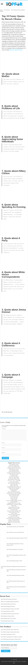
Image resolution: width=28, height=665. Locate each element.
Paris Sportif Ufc (14, 501)
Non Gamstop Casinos (14, 469)
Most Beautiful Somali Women (7, 620)
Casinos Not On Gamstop (14, 488)
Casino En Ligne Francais (14, 519)
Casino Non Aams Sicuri (14, 465)
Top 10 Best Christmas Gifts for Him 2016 (10, 629)
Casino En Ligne (14, 475)
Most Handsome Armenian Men (7, 616)
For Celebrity (7, 10)
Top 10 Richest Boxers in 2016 (7, 611)
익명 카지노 (14, 505)
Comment (4, 428)
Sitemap (10, 661)
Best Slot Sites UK (14, 489)
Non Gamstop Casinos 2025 (14, 479)
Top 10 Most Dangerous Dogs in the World (10, 608)
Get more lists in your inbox (9, 645)
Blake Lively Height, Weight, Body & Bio (10, 601)
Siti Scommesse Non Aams (14, 507)
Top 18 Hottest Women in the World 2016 (15, 526)
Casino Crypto (14, 513)
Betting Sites (14, 490)
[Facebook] (13, 660)
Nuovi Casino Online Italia (14, 466)
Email (3, 447)
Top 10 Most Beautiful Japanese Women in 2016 (17, 538)
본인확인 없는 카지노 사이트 (14, 503)
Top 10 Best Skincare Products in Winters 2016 (11, 639)
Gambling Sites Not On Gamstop (14, 468)
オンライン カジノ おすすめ (14, 480)
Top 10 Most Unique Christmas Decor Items (10, 632)
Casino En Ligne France (14, 476)
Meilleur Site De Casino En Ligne (14, 493)
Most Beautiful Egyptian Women (8, 606)
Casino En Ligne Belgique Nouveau (14, 500)
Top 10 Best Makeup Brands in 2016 (14, 560)
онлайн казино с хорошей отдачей (14, 504)
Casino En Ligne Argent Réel (14, 514)
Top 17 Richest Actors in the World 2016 (15, 532)
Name (3, 442)
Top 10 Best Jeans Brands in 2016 (8, 634)
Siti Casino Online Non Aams (14, 483)
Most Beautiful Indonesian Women (8, 604)
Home (1, 10)
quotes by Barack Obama (16, 50)
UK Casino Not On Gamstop (14, 491)
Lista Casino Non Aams (14, 495)
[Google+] (11, 660)
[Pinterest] (16, 660)
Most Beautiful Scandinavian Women (9, 599)
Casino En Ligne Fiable (14, 478)
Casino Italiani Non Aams (14, 471)
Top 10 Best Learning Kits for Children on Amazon (11, 636)
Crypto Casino (14, 499)
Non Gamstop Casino (13, 464)
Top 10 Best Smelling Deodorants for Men (15, 575)
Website (3, 452)
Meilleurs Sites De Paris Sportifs (14, 473)
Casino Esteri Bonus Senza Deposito (14, 518)
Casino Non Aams (14, 496)
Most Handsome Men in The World (8, 618)
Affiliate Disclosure (17, 661)
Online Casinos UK (14, 485)
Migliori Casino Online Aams (14, 522)
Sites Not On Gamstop (14, 481)
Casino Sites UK (14, 484)
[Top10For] (14, 4)
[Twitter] (14, 660)
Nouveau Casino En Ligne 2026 (14, 510)
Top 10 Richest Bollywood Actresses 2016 (10, 613)
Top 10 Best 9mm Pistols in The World (15, 549)
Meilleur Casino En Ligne (13, 508)
